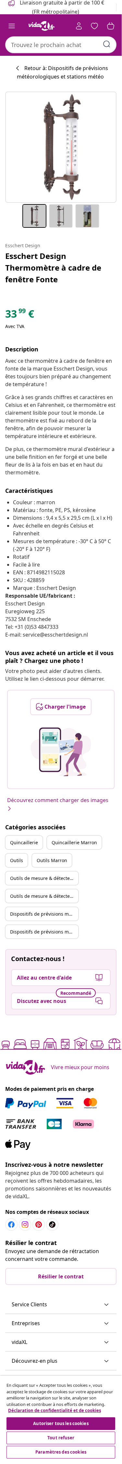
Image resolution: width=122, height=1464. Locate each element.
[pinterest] (38, 1224)
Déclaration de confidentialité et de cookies (54, 1410)
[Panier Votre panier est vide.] (110, 26)
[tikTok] (52, 1224)
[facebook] (11, 1224)
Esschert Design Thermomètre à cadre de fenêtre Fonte (53, 267)
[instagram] (25, 1224)
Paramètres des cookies (60, 1452)
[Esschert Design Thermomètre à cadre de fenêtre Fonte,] (61, 147)
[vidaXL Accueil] (41, 26)
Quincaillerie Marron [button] (74, 842)
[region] (61, 1418)
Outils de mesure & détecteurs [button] (43, 878)
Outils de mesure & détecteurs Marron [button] (44, 896)
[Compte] (79, 26)
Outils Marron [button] (52, 860)
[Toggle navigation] (11, 26)
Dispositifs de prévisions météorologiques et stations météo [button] (44, 914)
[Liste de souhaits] (94, 26)
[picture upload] (61, 752)
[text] (19, 315)
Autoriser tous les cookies (60, 1423)
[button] (60, 1304)
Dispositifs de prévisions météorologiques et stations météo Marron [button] (44, 932)
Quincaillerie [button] (24, 842)
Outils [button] (16, 860)
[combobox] (60, 44)
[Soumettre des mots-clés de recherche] (107, 44)
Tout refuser (60, 1438)
